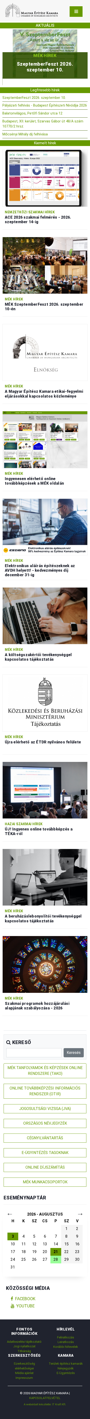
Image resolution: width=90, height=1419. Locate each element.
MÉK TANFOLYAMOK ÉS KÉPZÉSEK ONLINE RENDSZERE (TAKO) (45, 1070)
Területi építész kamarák (66, 1363)
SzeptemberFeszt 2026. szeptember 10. (34, 98)
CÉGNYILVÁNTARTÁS (45, 1138)
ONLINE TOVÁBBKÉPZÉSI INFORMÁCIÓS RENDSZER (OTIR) (45, 1091)
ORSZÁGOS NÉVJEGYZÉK (45, 1123)
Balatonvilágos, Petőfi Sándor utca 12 (32, 113)
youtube (25, 1306)
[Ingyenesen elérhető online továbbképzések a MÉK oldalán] (45, 439)
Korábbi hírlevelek (65, 1347)
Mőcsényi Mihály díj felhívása (25, 134)
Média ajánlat (24, 1373)
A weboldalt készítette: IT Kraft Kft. (45, 1404)
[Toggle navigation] (76, 11)
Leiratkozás (66, 1342)
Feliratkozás (65, 1337)
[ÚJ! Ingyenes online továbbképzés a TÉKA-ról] (45, 789)
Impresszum (24, 1378)
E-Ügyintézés (66, 1373)
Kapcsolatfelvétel (44, 1398)
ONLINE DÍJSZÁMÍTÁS (45, 1167)
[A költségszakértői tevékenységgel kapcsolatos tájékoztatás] (45, 615)
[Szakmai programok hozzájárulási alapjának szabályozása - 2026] (45, 964)
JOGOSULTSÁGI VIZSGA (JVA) (45, 1108)
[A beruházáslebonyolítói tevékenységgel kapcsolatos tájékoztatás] (45, 877)
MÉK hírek (44, 61)
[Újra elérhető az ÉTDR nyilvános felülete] (45, 702)
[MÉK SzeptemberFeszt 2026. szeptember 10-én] (45, 265)
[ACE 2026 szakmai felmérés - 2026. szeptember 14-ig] (45, 178)
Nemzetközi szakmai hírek (30, 212)
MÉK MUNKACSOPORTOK (45, 1182)
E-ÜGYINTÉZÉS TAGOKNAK (45, 1152)
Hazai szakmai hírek (24, 824)
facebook (25, 1298)
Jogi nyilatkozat (24, 1346)
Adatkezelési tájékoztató (24, 1341)
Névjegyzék (66, 1368)
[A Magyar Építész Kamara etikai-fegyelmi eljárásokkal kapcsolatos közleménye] (45, 352)
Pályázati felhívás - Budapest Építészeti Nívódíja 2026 (44, 105)
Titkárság (24, 1351)
